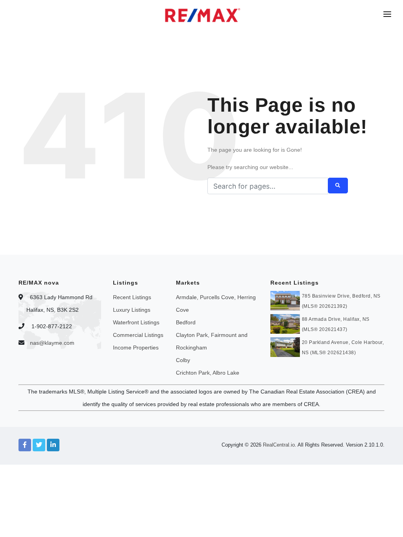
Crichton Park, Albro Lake (207, 373)
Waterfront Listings (136, 322)
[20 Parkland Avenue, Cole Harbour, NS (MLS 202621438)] (285, 346)
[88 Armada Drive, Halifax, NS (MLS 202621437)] (285, 323)
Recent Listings (132, 297)
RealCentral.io (279, 445)
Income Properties (136, 347)
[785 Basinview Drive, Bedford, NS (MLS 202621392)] (285, 300)
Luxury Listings (131, 310)
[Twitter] (39, 445)
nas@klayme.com (52, 343)
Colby (183, 360)
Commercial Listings (138, 335)
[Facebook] (24, 445)
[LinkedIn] (53, 445)
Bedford (186, 322)
